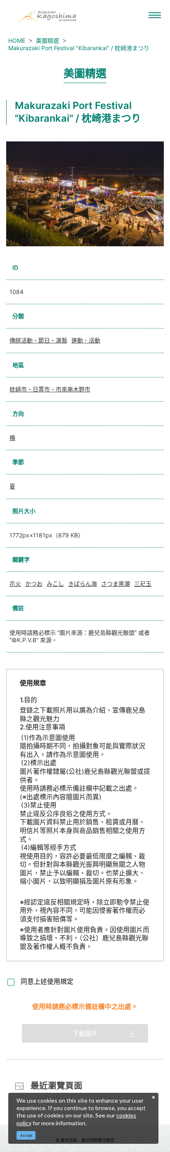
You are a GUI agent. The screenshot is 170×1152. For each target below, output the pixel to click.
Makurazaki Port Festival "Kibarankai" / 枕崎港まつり (78, 47)
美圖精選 (47, 40)
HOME (16, 40)
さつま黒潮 (115, 583)
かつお (33, 583)
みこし (55, 583)
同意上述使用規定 (47, 981)
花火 (15, 583)
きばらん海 (82, 583)
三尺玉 (142, 583)
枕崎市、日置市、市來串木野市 (49, 389)
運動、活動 (85, 340)
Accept (26, 1135)
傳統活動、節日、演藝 (38, 340)
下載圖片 (85, 1033)
